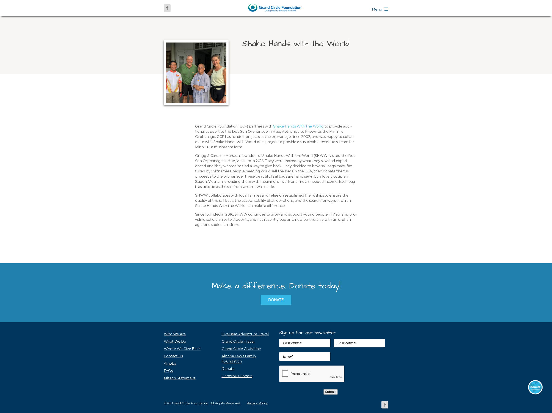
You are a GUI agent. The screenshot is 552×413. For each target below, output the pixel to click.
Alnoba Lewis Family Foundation (239, 358)
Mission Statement (180, 378)
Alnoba (170, 363)
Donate (276, 300)
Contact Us (173, 356)
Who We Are (175, 334)
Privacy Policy (257, 403)
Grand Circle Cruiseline (241, 349)
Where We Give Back (182, 349)
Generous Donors (237, 376)
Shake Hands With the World (298, 126)
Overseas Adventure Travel (245, 334)
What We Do (175, 341)
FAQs (168, 371)
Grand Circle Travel (238, 341)
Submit (330, 392)
